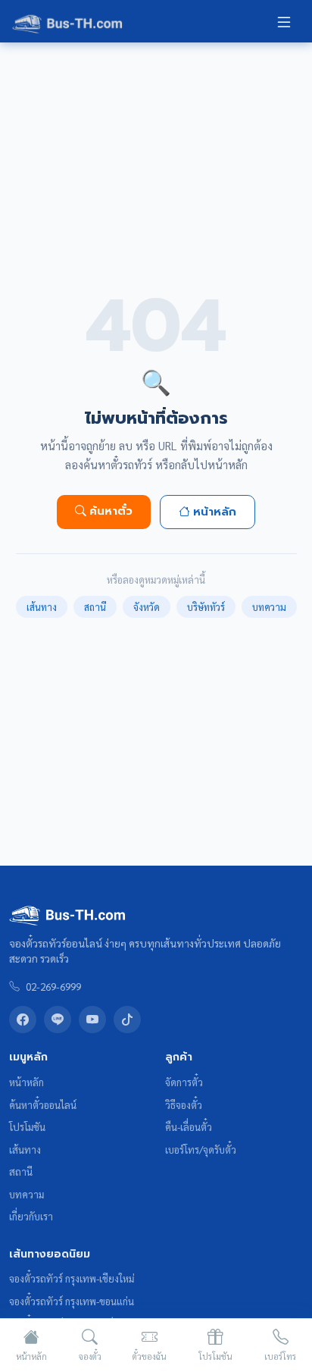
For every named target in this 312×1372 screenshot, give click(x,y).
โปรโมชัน (27, 1126)
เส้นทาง (42, 606)
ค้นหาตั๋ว (111, 511)
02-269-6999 (53, 986)
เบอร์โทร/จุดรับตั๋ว (200, 1149)
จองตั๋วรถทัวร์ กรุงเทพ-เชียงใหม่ (71, 1278)
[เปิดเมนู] (284, 21)
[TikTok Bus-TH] (127, 1019)
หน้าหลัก (214, 511)
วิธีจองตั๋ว (183, 1104)
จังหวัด (146, 606)
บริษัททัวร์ (206, 606)
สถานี (95, 606)
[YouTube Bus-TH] (92, 1019)
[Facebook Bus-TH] (22, 1019)
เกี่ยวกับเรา (31, 1216)
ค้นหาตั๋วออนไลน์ (42, 1104)
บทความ (269, 606)
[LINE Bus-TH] (57, 1019)
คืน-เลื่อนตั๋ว (188, 1126)
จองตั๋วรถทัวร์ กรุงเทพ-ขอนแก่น (71, 1301)
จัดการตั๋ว (184, 1082)
